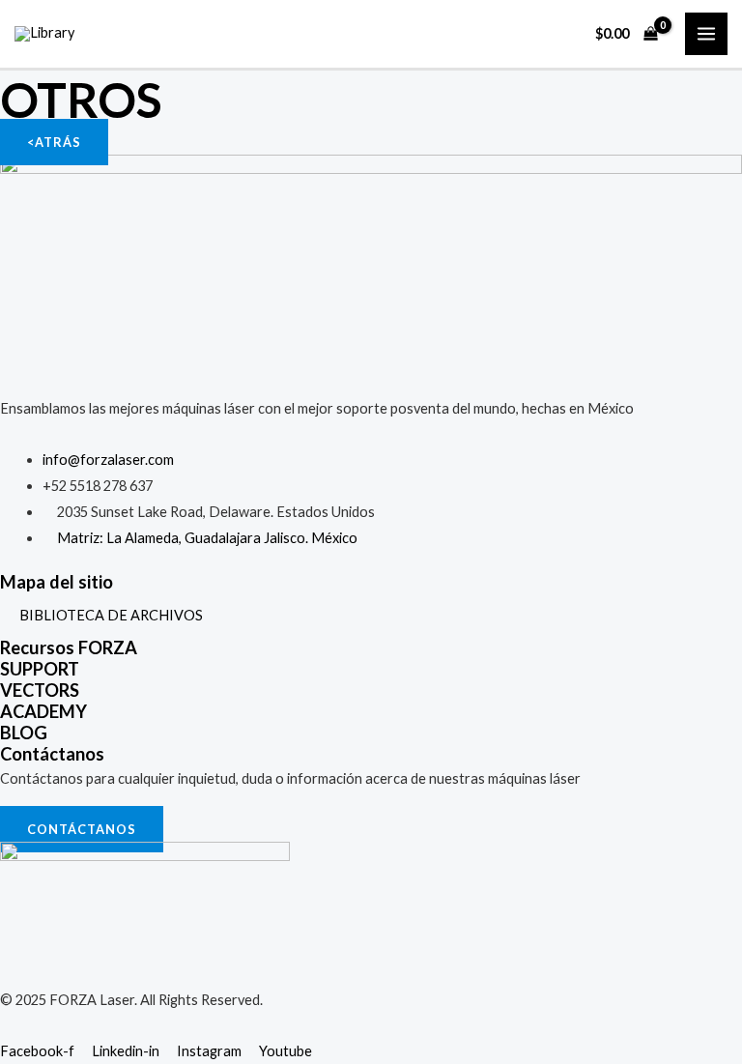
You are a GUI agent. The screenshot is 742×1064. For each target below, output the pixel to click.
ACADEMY (43, 711)
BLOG (23, 732)
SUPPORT (39, 668)
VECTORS (39, 690)
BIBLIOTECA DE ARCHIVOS (111, 615)
